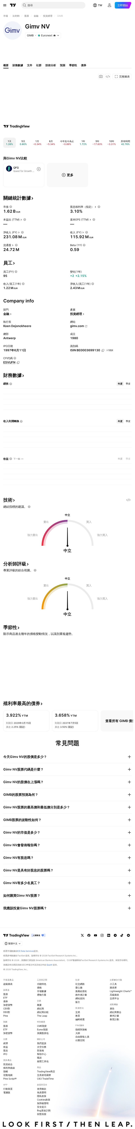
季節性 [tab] (73, 65)
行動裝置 (8, 1088)
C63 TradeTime (45, 1078)
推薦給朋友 (81, 991)
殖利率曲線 (9, 1067)
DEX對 (6, 1012)
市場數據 (41, 991)
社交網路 (80, 984)
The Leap (42, 1015)
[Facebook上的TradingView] (89, 935)
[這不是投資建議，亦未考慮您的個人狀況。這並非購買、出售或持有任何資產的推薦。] (29, 506)
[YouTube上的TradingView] (95, 935)
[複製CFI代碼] (18, 362)
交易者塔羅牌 (44, 1075)
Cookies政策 (43, 1099)
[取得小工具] (108, 76)
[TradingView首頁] (13, 5)
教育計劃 (114, 1019)
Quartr (49, 965)
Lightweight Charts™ (121, 991)
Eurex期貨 (42, 1029)
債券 (5, 1001)
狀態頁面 (41, 1114)
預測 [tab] (62, 65)
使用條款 (41, 1088)
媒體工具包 (43, 1061)
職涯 (39, 1057)
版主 (77, 1002)
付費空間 (80, 1040)
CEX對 (6, 1008)
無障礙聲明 (43, 1103)
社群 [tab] (38, 65)
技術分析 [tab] (50, 65)
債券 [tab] (83, 65)
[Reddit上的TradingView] (128, 935)
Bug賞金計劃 (44, 1110)
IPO (5, 1054)
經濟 (5, 1043)
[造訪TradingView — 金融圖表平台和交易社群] (16, 126)
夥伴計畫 (114, 1015)
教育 (77, 1015)
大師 (77, 1033)
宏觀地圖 (8, 1075)
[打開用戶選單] (109, 5)
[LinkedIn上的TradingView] (108, 935)
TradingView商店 (46, 1071)
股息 (5, 1050)
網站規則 (80, 998)
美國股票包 (43, 1033)
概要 (39, 1005)
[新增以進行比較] (38, 169)
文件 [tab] (29, 65)
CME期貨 (42, 1025)
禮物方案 (41, 994)
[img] (54, 35)
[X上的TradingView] (82, 935)
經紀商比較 (43, 1012)
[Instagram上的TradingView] (102, 935)
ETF (5, 997)
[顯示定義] (10, 206)
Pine (5, 1015)
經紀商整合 (115, 1012)
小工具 (113, 984)
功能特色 (41, 984)
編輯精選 (80, 1019)
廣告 (112, 1008)
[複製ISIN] (102, 350)
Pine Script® (9, 1078)
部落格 (40, 1050)
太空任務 (41, 1046)
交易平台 (114, 998)
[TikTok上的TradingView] (122, 935)
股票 (5, 994)
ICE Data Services (25, 951)
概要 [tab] (6, 65)
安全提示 (41, 1106)
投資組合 (8, 1064)
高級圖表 (114, 994)
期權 (5, 1071)
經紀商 (40, 1008)
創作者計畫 (81, 994)
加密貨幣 (8, 1005)
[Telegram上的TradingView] (115, 935)
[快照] (101, 76)
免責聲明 (41, 1092)
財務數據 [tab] (18, 65)
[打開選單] (4, 5)
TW (100, 5)
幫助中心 (41, 1054)
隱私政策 (41, 1096)
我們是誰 (41, 1043)
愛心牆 (78, 987)
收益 (5, 1046)
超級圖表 (8, 984)
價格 (39, 987)
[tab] (120, 383)
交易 (77, 1012)
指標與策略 (81, 1029)
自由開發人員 (82, 1036)
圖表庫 (113, 987)
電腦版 (6, 1092)
